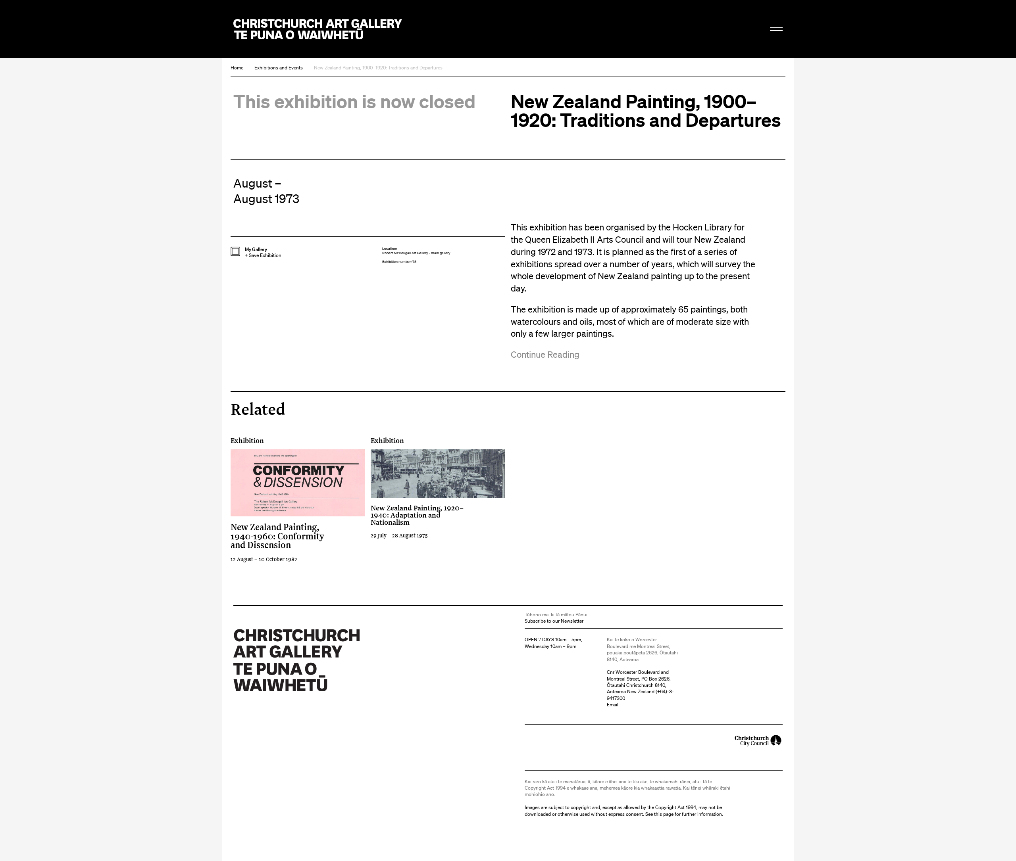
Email (612, 704)
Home (237, 67)
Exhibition (247, 440)
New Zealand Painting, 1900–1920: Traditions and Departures (378, 67)
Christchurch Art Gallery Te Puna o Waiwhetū (317, 29)
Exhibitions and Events (278, 67)
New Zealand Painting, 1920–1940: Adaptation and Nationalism (417, 515)
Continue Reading (545, 354)
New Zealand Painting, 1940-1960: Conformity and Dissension (277, 535)
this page (663, 814)
